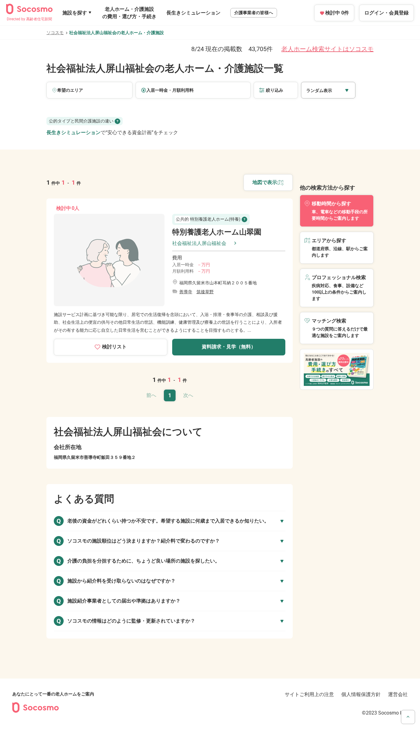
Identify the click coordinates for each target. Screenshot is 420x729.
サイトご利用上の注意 (309, 694)
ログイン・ (386, 13)
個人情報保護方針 (361, 694)
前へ (151, 395)
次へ (188, 395)
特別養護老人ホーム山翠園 (216, 232)
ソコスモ (55, 32)
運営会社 (398, 694)
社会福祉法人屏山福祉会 (199, 243)
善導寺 (185, 291)
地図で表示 (264, 182)
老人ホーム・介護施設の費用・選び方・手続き (129, 12)
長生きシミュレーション (193, 13)
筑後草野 (205, 291)
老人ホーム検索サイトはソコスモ (327, 49)
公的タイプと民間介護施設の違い (81, 120)
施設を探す (74, 13)
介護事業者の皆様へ (253, 12)
